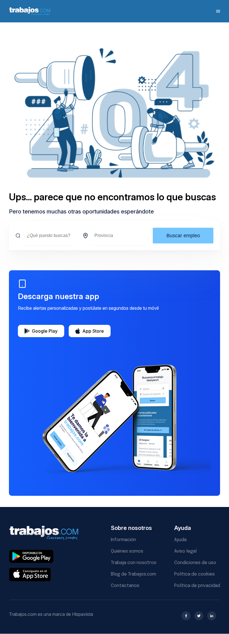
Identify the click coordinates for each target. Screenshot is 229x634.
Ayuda (180, 539)
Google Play (45, 331)
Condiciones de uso (195, 562)
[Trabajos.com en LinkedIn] (211, 615)
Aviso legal (185, 551)
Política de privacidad (197, 585)
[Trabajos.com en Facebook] (186, 615)
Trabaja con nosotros (133, 562)
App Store (93, 331)
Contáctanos (125, 585)
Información (123, 539)
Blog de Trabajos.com (133, 574)
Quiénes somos (127, 551)
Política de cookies (194, 574)
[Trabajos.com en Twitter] (198, 615)
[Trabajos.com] (30, 14)
